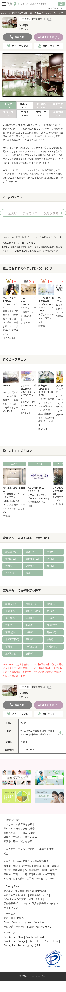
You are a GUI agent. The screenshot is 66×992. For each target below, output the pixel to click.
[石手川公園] (59, 504)
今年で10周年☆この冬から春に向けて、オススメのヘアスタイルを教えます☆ (11, 400)
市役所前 (27, 866)
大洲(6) (8, 566)
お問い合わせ (35, 899)
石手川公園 (35, 874)
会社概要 (8, 891)
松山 (6, 853)
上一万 (23, 874)
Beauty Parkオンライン (39, 926)
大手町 (30, 878)
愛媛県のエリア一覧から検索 (19, 833)
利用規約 (41, 891)
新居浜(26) (10, 551)
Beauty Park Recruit (14, 945)
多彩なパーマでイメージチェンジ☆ (46, 318)
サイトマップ (11, 907)
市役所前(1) (52, 625)
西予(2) (50, 566)
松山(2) (29, 625)
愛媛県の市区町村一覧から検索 (20, 837)
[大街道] (42, 325)
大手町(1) (30, 632)
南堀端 (37, 866)
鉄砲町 (50, 639)
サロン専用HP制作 (14, 918)
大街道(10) (31, 604)
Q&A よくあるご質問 (15, 899)
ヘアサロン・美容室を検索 (18, 824)
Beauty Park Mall (34, 937)
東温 (28, 573)
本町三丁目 (31, 646)
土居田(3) (10, 611)
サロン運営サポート (14, 926)
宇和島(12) (10, 559)
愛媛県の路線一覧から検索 (18, 841)
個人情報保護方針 (24, 891)
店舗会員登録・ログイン (17, 903)
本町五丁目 (42, 878)
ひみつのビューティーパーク (42, 941)
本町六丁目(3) (33, 611)
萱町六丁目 (10, 653)
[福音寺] (60, 316)
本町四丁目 (52, 646)
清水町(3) (51, 604)
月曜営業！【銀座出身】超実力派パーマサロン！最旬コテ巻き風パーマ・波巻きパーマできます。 (10, 322)
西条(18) (30, 551)
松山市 (7, 870)
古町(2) (8, 625)
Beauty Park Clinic (13, 937)
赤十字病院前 (31, 870)
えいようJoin (34, 945)
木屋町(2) (30, 618)
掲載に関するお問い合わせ (44, 250)
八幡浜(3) (30, 566)
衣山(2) (50, 611)
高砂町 (21, 878)
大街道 (16, 866)
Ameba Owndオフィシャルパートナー (24, 922)
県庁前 (7, 866)
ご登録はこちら (22, 250)
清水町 (44, 870)
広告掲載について (39, 895)
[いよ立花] (25, 323)
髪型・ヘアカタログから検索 (19, 828)
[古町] (30, 506)
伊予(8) (50, 559)
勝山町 (46, 866)
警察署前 (17, 870)
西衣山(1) (51, 632)
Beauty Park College (14, 941)
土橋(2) (50, 618)
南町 (52, 878)
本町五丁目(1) (12, 639)
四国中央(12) (32, 559)
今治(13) (51, 551)
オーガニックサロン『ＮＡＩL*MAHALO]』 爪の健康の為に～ (40, 498)
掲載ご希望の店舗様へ (15, 895)
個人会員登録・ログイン (45, 903)
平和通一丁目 (11, 874)
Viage (23, 723)
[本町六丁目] (9, 337)
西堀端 (8, 646)
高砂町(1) (30, 639)
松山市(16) (10, 604)
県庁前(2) (10, 618)
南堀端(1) (10, 632)
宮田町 (29, 653)
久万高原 (9, 573)
